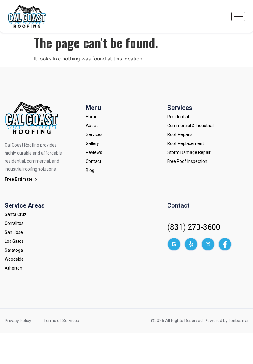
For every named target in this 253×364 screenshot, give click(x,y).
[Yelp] (191, 244)
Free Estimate (18, 179)
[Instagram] (208, 244)
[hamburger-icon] (238, 16)
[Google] (174, 244)
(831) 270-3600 (193, 227)
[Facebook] (225, 244)
